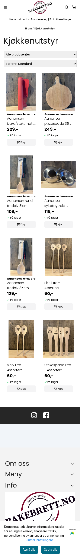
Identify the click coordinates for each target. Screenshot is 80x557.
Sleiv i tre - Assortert (15, 368)
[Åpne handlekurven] (74, 7)
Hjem (28, 28)
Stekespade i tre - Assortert (57, 368)
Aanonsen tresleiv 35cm (18, 285)
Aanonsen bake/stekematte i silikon (21, 121)
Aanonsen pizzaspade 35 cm (56, 121)
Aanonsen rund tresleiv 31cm (20, 203)
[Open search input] (67, 7)
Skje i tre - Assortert (52, 285)
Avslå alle (29, 549)
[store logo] (40, 7)
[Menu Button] (5, 7)
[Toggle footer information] (73, 463)
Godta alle (50, 549)
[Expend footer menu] (73, 474)
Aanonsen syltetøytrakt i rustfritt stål (55, 203)
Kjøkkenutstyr (44, 28)
